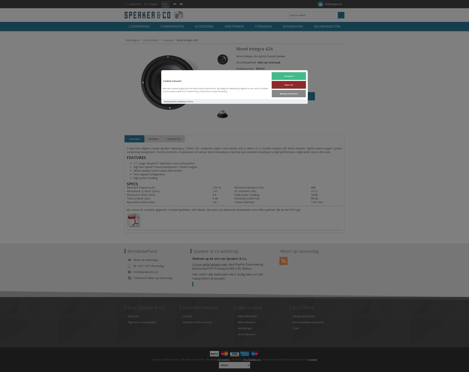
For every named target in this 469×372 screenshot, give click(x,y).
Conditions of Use (185, 101)
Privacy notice (170, 101)
